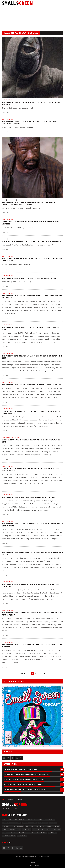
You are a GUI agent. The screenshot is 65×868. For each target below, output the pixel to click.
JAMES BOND (7, 826)
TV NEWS (11, 100)
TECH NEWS (12, 832)
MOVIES (4, 200)
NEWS (3, 100)
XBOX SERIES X (22, 836)
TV (7, 100)
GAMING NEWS (43, 823)
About (32, 859)
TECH (5, 832)
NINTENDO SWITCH (15, 829)
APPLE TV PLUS (7, 819)
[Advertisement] (32, 18)
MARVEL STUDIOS (11, 200)
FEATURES (4, 239)
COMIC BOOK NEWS (20, 819)
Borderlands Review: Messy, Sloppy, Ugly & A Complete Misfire (24, 789)
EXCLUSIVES (17, 823)
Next (41, 674)
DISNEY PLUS (7, 823)
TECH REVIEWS (22, 832)
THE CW (31, 832)
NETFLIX (8, 437)
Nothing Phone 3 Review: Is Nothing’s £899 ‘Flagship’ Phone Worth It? (27, 774)
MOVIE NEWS (20, 200)
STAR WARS (57, 829)
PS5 (34, 829)
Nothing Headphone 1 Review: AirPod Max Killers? (20, 769)
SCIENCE (48, 829)
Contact (32, 862)
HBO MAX (52, 823)
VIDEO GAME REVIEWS (9, 836)
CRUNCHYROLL (32, 819)
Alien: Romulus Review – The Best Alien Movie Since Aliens (23, 784)
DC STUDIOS (42, 819)
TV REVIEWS (52, 832)
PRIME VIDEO (26, 829)
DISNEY (51, 819)
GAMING (34, 823)
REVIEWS (40, 829)
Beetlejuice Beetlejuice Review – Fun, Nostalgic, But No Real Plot (25, 779)
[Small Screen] (17, 3)
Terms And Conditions (32, 865)
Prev (23, 674)
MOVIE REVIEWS (40, 826)
